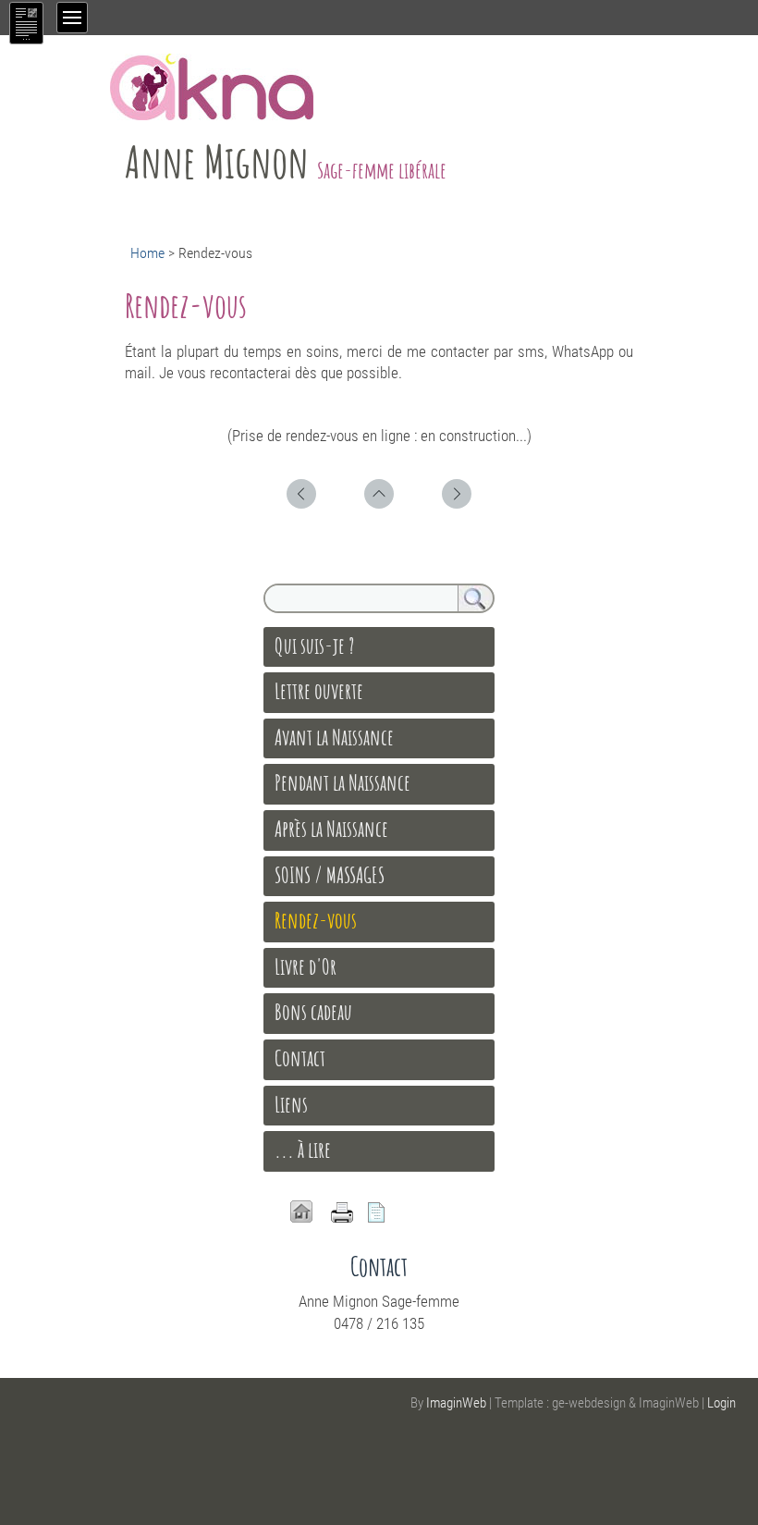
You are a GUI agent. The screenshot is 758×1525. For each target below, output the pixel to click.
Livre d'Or (305, 966)
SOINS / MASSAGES (330, 875)
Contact (300, 1058)
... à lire (303, 1149)
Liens (291, 1104)
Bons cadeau (313, 1012)
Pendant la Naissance (342, 782)
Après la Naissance (331, 828)
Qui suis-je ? (314, 645)
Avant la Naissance (334, 737)
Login (721, 1403)
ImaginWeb (456, 1403)
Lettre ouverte (319, 691)
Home (147, 253)
